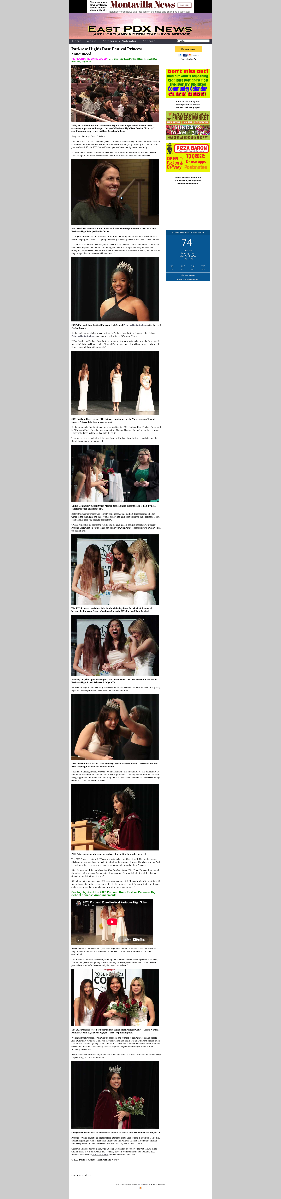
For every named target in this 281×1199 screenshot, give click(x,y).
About (92, 41)
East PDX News (142, 1184)
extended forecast (187, 275)
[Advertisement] (188, 208)
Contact (149, 41)
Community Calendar (120, 41)
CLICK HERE (100, 1154)
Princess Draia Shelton (134, 325)
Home (76, 41)
